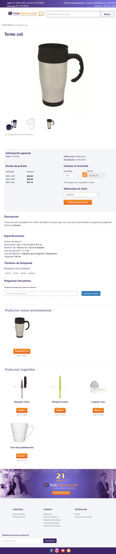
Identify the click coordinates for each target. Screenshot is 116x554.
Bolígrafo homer (60, 402)
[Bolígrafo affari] (21, 387)
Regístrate (47, 514)
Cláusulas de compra (52, 526)
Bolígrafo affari (22, 402)
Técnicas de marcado (83, 517)
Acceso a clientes (50, 517)
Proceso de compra (51, 523)
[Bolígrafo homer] (60, 387)
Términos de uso (19, 517)
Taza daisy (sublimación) (22, 447)
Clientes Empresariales (74, 3)
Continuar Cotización (78, 202)
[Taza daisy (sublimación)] (21, 432)
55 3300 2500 (19, 3)
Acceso (107, 6)
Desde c (22, 410)
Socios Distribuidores (96, 3)
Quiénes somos (18, 514)
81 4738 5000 (37, 3)
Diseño (77, 514)
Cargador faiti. (98, 402)
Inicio (13, 25)
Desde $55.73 (22, 351)
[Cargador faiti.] (98, 387)
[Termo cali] (21, 328)
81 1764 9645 (22, 6)
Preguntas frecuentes (52, 520)
